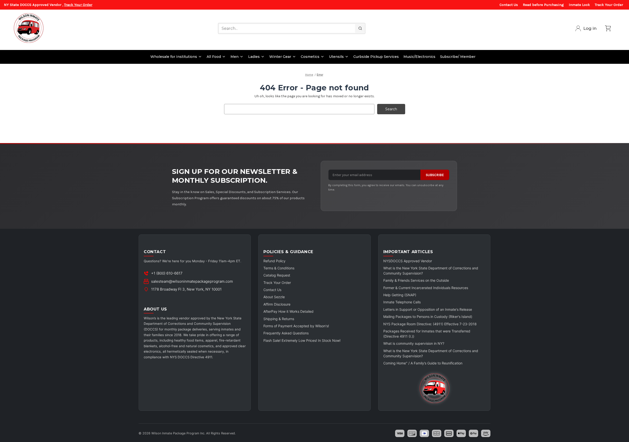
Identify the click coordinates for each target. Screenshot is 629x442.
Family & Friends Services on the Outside (416, 280)
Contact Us (509, 4)
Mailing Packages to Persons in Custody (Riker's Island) (427, 316)
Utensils (336, 56)
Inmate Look (579, 4)
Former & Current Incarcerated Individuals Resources (425, 288)
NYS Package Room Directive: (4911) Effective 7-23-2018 (430, 324)
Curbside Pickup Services (376, 56)
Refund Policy (274, 261)
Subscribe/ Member (457, 56)
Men (234, 56)
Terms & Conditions (278, 268)
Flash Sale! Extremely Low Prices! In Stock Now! (302, 340)
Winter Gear (280, 56)
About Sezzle (274, 297)
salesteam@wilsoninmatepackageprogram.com (192, 281)
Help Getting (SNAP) (399, 295)
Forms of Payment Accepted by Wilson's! (296, 326)
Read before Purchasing (543, 4)
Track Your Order (78, 4)
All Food (214, 56)
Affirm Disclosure (276, 304)
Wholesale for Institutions (173, 56)
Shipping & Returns (278, 319)
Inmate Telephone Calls (402, 302)
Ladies (254, 56)
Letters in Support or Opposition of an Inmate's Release (427, 309)
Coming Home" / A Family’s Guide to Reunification (422, 363)
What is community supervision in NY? (413, 343)
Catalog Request (276, 275)
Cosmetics (310, 56)
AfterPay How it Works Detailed (288, 311)
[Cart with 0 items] (607, 28)
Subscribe (435, 175)
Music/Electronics (419, 56)
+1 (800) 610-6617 (167, 273)
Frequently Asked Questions (286, 333)
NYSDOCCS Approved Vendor (407, 261)
